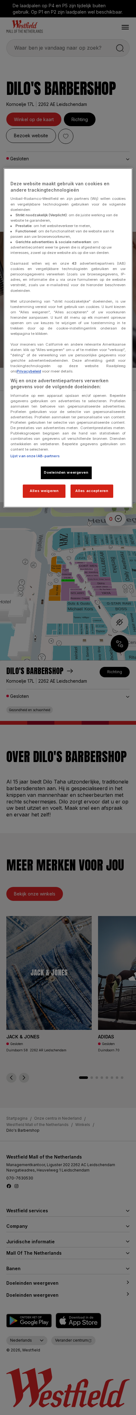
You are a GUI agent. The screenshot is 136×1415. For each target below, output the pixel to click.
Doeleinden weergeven (66, 473)
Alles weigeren (44, 491)
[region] (68, 338)
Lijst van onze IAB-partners (35, 456)
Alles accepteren (91, 491)
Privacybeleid (29, 371)
